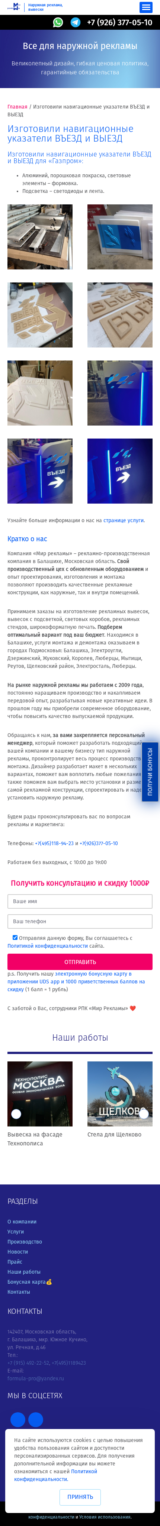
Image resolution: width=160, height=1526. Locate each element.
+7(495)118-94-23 (54, 843)
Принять (80, 1496)
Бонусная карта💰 (29, 1282)
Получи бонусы (150, 772)
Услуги (15, 1232)
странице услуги (123, 520)
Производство (24, 1242)
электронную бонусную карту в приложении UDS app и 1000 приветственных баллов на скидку (76, 982)
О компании (21, 1222)
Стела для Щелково (114, 1134)
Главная (17, 107)
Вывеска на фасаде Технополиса (35, 1139)
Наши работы (24, 1272)
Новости (17, 1252)
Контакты (18, 1292)
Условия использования (105, 1517)
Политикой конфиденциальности (48, 946)
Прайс (14, 1262)
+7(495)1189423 (69, 1363)
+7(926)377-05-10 (99, 843)
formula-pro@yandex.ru (35, 1378)
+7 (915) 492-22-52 (28, 1363)
